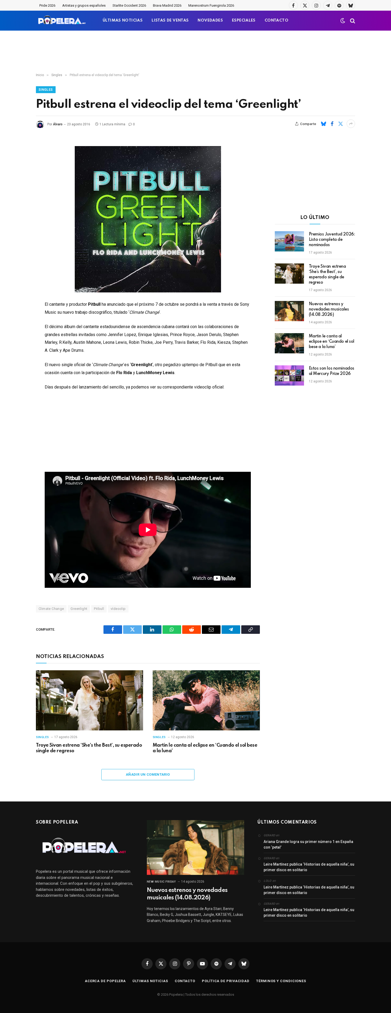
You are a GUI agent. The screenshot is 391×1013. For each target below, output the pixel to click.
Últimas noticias (150, 981)
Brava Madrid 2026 (167, 5)
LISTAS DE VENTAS (170, 20)
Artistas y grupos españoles (84, 5)
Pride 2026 (47, 5)
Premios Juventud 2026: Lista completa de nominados (332, 239)
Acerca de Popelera (105, 981)
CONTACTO (276, 20)
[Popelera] (62, 21)
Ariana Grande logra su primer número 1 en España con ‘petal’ (308, 844)
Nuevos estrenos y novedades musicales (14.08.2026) (329, 309)
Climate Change (51, 609)
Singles (46, 90)
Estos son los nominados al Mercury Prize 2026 (331, 371)
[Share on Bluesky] (323, 123)
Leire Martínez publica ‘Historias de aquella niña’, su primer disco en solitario (309, 867)
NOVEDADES (210, 20)
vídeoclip (118, 609)
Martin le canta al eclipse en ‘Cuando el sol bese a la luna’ (205, 748)
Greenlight (78, 609)
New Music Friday (161, 881)
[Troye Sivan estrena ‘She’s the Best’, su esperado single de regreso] (89, 700)
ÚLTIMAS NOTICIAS (123, 20)
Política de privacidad (225, 981)
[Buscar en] (352, 21)
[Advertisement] (195, 52)
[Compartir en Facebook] (332, 123)
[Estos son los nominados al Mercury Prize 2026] (289, 375)
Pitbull (99, 609)
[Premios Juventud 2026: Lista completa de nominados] (289, 241)
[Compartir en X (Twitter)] (340, 123)
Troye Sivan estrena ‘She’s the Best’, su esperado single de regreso (89, 748)
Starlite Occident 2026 (129, 5)
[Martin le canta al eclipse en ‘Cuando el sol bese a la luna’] (206, 700)
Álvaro (58, 124)
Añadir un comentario (148, 774)
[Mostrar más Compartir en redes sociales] (351, 123)
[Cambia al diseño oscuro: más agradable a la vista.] (343, 20)
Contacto (185, 981)
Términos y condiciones (281, 981)
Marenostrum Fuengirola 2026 (211, 5)
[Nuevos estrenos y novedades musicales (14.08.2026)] (289, 311)
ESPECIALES (244, 20)
